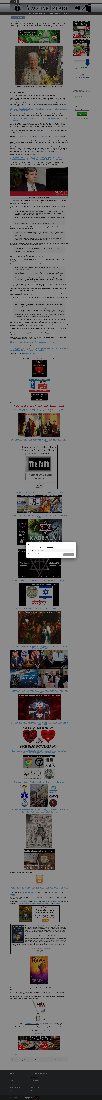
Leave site (33, 554)
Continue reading (68, 554)
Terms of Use (50, 547)
